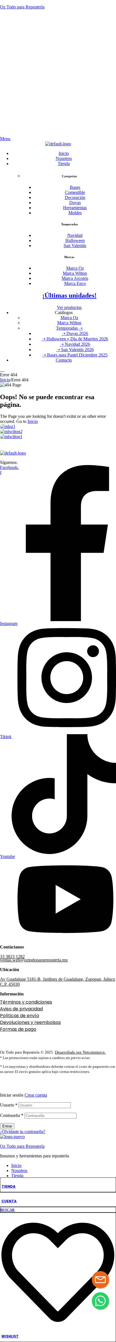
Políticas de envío (19, 1015)
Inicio (5, 379)
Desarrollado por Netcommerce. (80, 1052)
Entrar (7, 1126)
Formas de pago (18, 1029)
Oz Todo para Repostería (22, 7)
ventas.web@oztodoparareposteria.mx (34, 960)
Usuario (8, 1105)
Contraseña (11, 1115)
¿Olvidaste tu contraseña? (22, 1131)
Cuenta (9, 1201)
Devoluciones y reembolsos (30, 1022)
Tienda (8, 1186)
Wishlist (10, 1336)
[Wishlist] (57, 1327)
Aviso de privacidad (21, 1009)
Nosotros (19, 1170)
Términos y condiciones (26, 1002)
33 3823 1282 (12, 956)
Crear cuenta (35, 1095)
